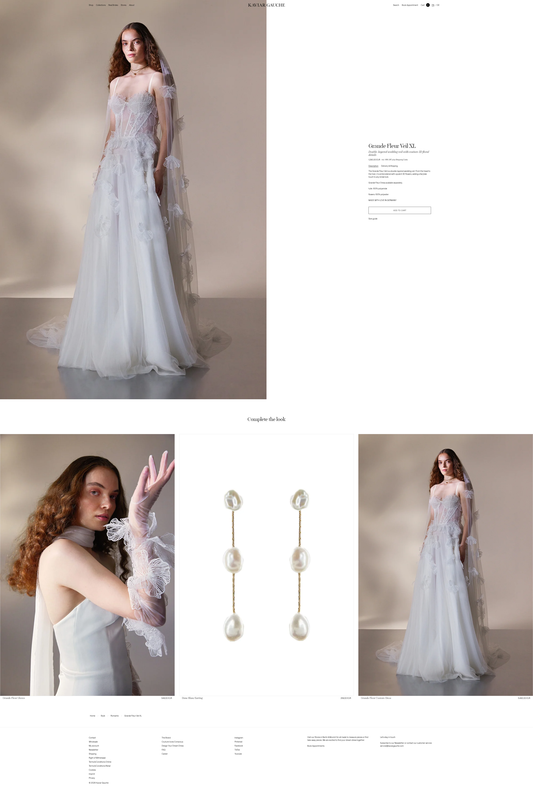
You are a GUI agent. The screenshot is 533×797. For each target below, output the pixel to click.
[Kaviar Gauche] (266, 5)
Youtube (238, 754)
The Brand (166, 737)
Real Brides (113, 5)
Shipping (92, 754)
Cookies (92, 770)
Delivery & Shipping (389, 166)
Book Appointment (410, 5)
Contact (92, 737)
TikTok (237, 750)
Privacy (92, 778)
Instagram (239, 737)
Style (103, 716)
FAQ (163, 750)
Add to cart (399, 210)
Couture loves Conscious (172, 742)
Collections (101, 5)
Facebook (239, 746)
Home (92, 716)
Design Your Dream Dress (172, 746)
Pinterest (238, 742)
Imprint (92, 774)
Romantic (115, 716)
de (438, 5)
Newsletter (93, 750)
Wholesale (93, 742)
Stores (123, 5)
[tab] (375, 165)
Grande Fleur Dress (377, 183)
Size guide (373, 218)
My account (94, 746)
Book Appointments (315, 746)
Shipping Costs (402, 160)
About (131, 5)
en (433, 5)
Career (165, 754)
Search (396, 5)
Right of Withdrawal (97, 758)
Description (373, 166)
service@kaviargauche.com (392, 746)
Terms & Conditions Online (100, 762)
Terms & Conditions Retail (99, 766)
